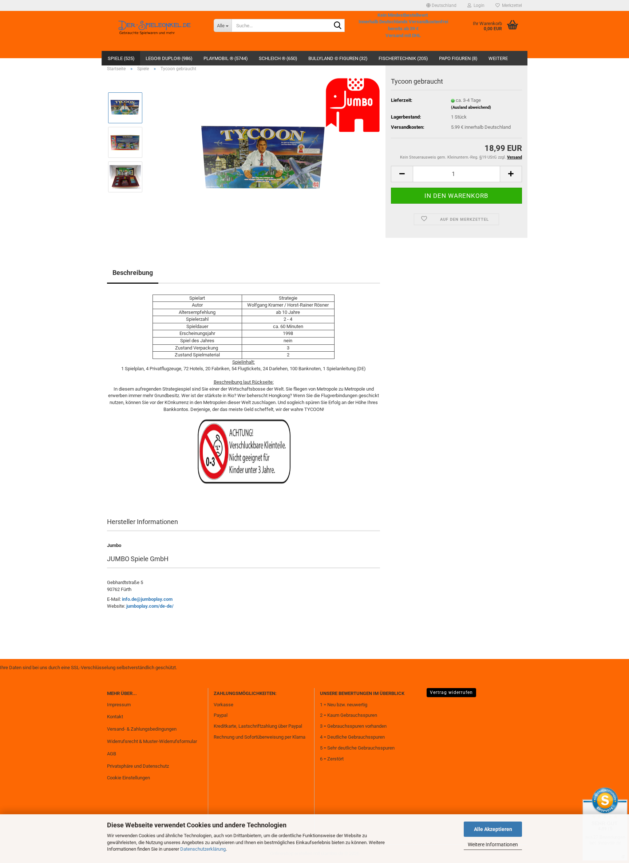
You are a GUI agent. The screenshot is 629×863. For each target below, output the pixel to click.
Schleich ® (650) (278, 58)
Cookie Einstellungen (128, 777)
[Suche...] (338, 25)
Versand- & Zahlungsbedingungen (142, 729)
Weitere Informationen (493, 844)
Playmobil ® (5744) (225, 58)
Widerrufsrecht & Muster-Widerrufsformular (152, 741)
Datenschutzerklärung (203, 849)
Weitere (498, 58)
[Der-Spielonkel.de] (155, 31)
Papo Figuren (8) (458, 58)
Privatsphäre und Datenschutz (138, 766)
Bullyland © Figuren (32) (338, 58)
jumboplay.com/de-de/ (150, 606)
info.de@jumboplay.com (147, 599)
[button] (441, 5)
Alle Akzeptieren (493, 829)
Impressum (119, 704)
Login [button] (477, 5)
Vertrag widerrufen (451, 692)
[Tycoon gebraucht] (264, 159)
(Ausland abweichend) (471, 107)
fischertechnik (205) (403, 58)
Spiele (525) (121, 58)
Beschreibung (132, 272)
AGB (111, 753)
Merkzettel (511, 5)
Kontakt (115, 716)
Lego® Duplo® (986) (169, 58)
